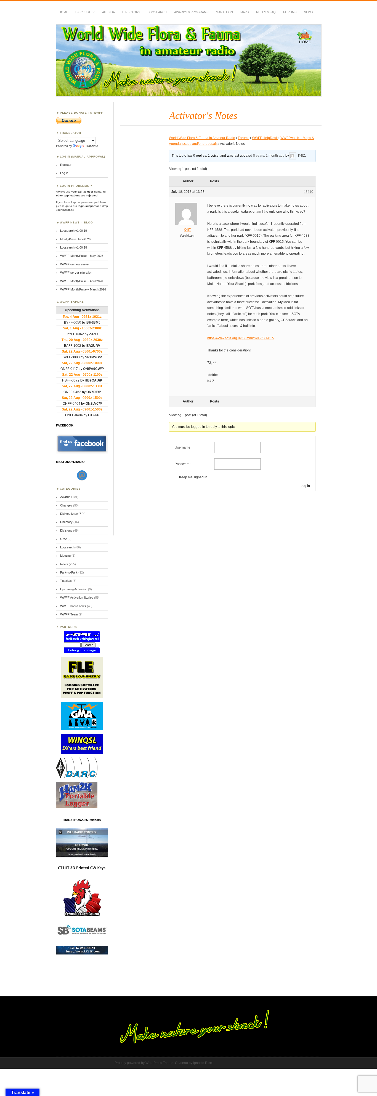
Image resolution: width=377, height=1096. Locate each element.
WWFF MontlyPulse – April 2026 (81, 281)
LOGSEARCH (157, 12)
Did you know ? (70, 513)
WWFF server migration (76, 272)
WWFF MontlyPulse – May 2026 (81, 255)
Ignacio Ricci (203, 1063)
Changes (66, 505)
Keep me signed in (193, 477)
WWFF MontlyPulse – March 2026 (83, 289)
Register (65, 164)
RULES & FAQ (266, 12)
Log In (305, 486)
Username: (183, 447)
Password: (182, 464)
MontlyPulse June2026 (75, 239)
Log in (64, 173)
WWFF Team (69, 614)
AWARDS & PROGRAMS (191, 12)
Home (63, 12)
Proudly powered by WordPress (138, 1063)
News (308, 12)
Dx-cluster (85, 12)
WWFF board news (73, 606)
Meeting (65, 555)
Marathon (224, 12)
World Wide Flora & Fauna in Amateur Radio (202, 138)
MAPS (244, 12)
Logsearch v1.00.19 (73, 230)
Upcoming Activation (73, 589)
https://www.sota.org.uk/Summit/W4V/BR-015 (240, 338)
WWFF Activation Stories (76, 597)
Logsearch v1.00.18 (73, 247)
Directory (131, 12)
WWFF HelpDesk (265, 138)
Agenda (108, 12)
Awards (65, 496)
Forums (289, 12)
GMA (63, 538)
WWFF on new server (75, 264)
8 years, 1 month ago (269, 156)
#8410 (308, 192)
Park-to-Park (69, 572)
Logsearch (67, 547)
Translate (91, 146)
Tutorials (66, 580)
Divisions (66, 530)
